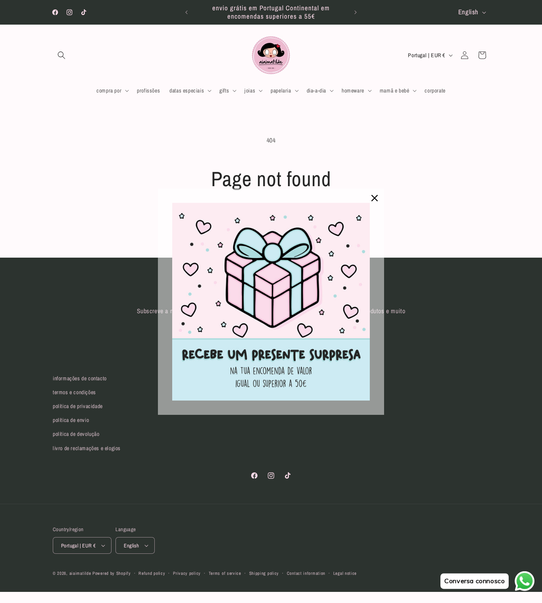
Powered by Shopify (111, 573)
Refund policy (151, 573)
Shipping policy (264, 573)
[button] (61, 55)
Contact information (306, 573)
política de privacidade (78, 406)
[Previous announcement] (186, 12)
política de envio (71, 420)
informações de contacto (80, 378)
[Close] (374, 198)
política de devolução (76, 433)
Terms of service (225, 573)
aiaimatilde (80, 573)
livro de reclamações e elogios (87, 448)
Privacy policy (187, 573)
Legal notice (345, 573)
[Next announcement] (355, 12)
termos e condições (74, 392)
